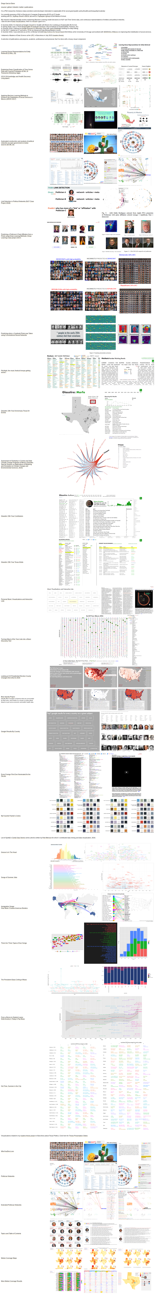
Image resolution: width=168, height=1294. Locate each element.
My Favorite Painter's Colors (11, 816)
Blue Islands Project (8, 697)
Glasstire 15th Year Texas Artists (12, 562)
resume (3, 7)
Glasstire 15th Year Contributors (12, 516)
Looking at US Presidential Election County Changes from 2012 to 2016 (16, 677)
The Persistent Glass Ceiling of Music (14, 980)
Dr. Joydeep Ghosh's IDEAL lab (21, 16)
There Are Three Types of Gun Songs (14, 943)
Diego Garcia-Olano (8, 3)
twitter (21, 7)
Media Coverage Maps (9, 1258)
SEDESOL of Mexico (111, 32)
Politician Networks (7, 1176)
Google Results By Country (10, 731)
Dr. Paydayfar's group (42, 16)
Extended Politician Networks (11, 1205)
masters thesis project (27, 1136)
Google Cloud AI (29, 25)
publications (29, 7)
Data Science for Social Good (53, 32)
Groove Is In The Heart (9, 852)
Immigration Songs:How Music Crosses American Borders (14, 907)
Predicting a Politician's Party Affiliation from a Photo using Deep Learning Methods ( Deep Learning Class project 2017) (17, 236)
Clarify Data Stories (18, 838)
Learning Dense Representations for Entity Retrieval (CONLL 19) (15, 52)
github (9, 7)
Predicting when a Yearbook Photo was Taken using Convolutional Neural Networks (17, 334)
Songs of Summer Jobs (9, 877)
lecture (35, 21)
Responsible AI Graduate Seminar (33, 27)
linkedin (15, 7)
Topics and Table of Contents (11, 1233)
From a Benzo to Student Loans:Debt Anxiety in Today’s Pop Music (13, 1018)
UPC (32, 35)
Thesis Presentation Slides (78, 1136)
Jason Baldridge (55, 28)
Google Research (28, 28)
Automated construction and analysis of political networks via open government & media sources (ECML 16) (17, 143)
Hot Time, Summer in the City (11, 1086)
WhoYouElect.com (7, 1151)
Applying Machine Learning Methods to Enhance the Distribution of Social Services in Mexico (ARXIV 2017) (17, 97)
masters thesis (58, 35)
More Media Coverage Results (11, 1281)
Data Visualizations (18, 21)
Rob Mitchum (47, 838)
